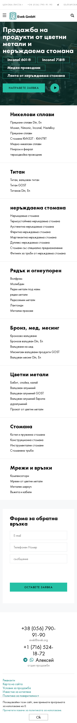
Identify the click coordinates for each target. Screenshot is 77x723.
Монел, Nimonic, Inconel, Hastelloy (32, 128)
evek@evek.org (38, 640)
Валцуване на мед (21, 346)
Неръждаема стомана (24, 216)
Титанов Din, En (20, 190)
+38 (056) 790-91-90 (40, 4)
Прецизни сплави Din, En (26, 122)
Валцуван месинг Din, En (25, 357)
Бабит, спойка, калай (24, 382)
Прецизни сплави (21, 133)
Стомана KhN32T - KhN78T (28, 138)
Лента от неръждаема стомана (36, 75)
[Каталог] (5, 15)
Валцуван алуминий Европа (27, 398)
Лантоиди (16, 305)
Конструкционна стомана (26, 440)
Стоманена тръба (21, 450)
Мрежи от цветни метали (26, 481)
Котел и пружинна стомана (27, 434)
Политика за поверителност (21, 696)
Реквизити (9, 680)
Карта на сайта (13, 684)
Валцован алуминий (22, 388)
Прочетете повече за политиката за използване (32, 710)
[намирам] (72, 15)
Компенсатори (19, 476)
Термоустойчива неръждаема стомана (35, 221)
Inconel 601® (19, 59)
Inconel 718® (53, 59)
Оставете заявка (38, 587)
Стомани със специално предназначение (36, 248)
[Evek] (22, 16)
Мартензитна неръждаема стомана (33, 237)
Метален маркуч (21, 486)
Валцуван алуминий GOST (27, 393)
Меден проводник (24, 67)
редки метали (19, 294)
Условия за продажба (17, 688)
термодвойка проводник (26, 154)
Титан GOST (18, 185)
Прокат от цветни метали (26, 409)
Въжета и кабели (21, 492)
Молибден (17, 284)
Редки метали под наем (25, 289)
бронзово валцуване (23, 336)
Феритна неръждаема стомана (30, 232)
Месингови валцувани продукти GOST (35, 352)
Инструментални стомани (27, 445)
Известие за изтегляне (17, 692)
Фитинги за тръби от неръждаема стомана (38, 253)
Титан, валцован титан (24, 180)
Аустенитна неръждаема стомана (32, 226)
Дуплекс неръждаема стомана (30, 242)
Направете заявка (24, 88)
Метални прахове (21, 310)
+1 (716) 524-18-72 (38, 650)
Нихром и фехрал (21, 149)
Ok (38, 717)
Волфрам (16, 278)
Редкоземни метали (22, 300)
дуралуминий (18, 404)
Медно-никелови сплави (25, 144)
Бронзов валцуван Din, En (26, 341)
